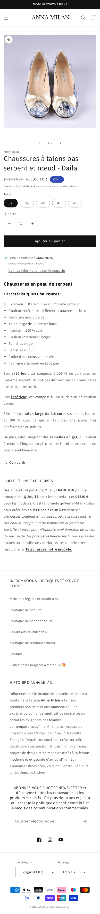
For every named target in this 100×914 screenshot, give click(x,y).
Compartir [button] (17, 462)
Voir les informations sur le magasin (36, 270)
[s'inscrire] (84, 821)
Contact (16, 654)
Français (69, 872)
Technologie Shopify (60, 906)
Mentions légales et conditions (34, 599)
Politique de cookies (26, 610)
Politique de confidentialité (31, 621)
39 (27, 203)
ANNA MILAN (43, 906)
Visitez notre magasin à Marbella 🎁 (38, 665)
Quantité (10, 214)
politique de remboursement (33, 643)
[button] (6, 17)
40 (43, 203)
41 (59, 203)
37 (11, 203)
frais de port (28, 186)
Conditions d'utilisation (28, 632)
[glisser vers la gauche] (39, 143)
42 (75, 203)
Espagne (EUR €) (32, 872)
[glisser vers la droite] (60, 143)
